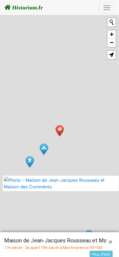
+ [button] (111, 34)
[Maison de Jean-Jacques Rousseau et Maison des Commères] (59, 130)
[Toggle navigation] (107, 7)
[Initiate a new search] (111, 22)
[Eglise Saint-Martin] (44, 149)
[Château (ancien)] (30, 162)
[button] (111, 55)
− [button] (111, 42)
